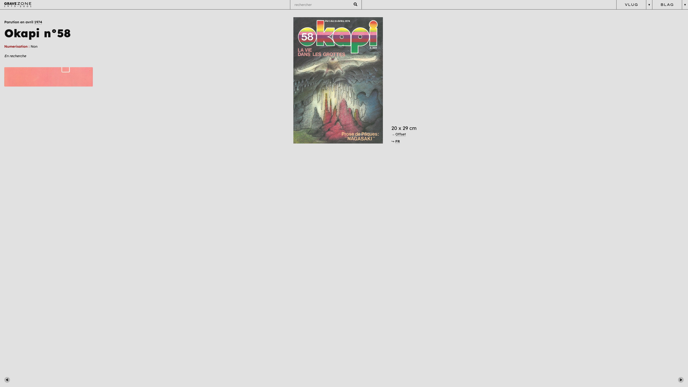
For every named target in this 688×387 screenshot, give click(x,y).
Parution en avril (23, 22)
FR (397, 141)
